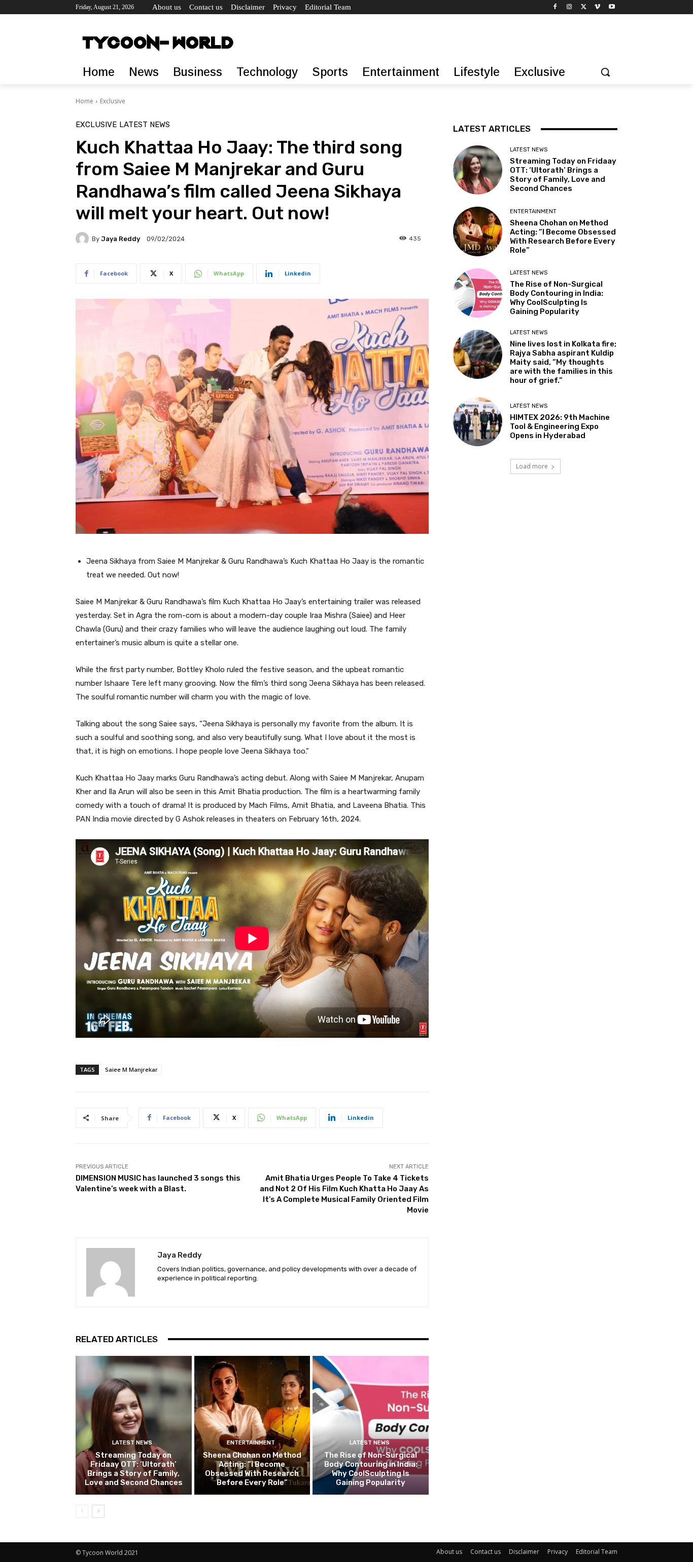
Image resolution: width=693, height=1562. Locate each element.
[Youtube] (611, 7)
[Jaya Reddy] (84, 238)
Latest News (144, 125)
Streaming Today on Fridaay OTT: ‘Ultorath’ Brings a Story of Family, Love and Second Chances (134, 1469)
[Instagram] (569, 7)
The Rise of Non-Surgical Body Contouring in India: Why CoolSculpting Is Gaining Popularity (371, 1469)
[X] (584, 7)
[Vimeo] (597, 7)
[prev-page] (82, 1511)
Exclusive (112, 101)
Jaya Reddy (120, 239)
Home (84, 101)
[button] (605, 72)
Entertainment (251, 1443)
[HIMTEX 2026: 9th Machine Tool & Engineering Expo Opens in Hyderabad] (477, 421)
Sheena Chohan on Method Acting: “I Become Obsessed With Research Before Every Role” (252, 1469)
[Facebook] (555, 7)
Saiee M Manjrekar (131, 1069)
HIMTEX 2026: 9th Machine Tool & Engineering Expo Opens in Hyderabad (560, 426)
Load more (532, 466)
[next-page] (98, 1511)
